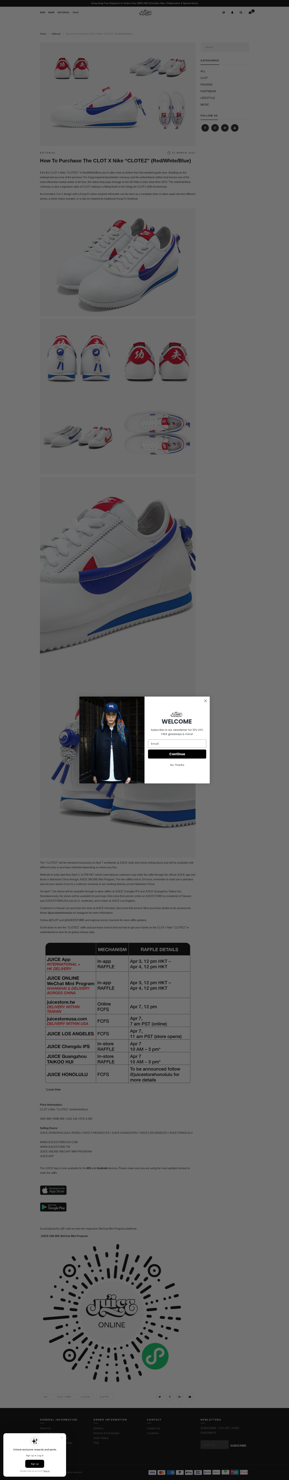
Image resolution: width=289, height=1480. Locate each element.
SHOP (51, 12)
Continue (177, 754)
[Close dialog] (205, 701)
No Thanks (177, 765)
